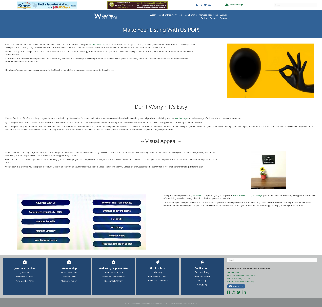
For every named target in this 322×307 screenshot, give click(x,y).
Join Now (25, 272)
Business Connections (158, 280)
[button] (236, 286)
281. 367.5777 (233, 272)
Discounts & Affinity (113, 281)
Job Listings (256, 195)
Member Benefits (69, 272)
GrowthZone (192, 303)
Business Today (202, 272)
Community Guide (202, 276)
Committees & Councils (158, 276)
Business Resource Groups (214, 18)
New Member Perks (25, 281)
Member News (240, 195)
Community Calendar (113, 272)
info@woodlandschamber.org (240, 281)
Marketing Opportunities (113, 276)
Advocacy (157, 272)
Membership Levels (24, 276)
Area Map (202, 280)
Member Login (181, 118)
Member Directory (167, 15)
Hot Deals (198, 195)
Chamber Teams (69, 276)
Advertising (202, 285)
